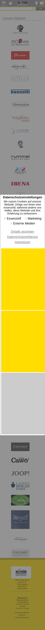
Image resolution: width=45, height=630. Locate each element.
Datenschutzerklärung (22, 237)
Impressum (22, 242)
